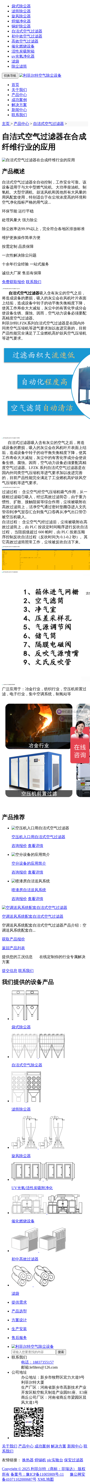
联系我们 (19, 115)
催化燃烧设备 (23, 46)
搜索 (61, 1352)
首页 (15, 85)
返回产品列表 (13, 948)
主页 (6, 124)
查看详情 (35, 846)
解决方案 (19, 105)
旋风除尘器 (21, 16)
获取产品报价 (13, 939)
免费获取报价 (13, 282)
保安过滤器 (73, 1460)
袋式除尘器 (21, 6)
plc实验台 (55, 1460)
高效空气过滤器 (25, 41)
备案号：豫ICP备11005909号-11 (37, 1474)
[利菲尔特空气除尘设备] (40, 75)
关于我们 (19, 90)
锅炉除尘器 (21, 26)
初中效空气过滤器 (27, 36)
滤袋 (15, 61)
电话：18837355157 (37, 1362)
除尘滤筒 (19, 66)
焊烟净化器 (21, 21)
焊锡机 (40, 1460)
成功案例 (19, 100)
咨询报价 (19, 846)
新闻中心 (19, 110)
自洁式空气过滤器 (27, 31)
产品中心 (19, 95)
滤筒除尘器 (21, 11)
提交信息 (9, 971)
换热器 (28, 1460)
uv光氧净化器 (23, 56)
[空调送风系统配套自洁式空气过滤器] (34, 908)
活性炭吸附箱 (23, 51)
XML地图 (45, 1479)
